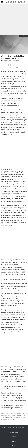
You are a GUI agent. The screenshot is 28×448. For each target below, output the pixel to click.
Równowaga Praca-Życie (8, 419)
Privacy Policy (14, 432)
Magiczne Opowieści (15, 2)
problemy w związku (19, 417)
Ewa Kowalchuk (15, 65)
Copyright (14, 441)
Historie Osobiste (23, 36)
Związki (16, 413)
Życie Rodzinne (22, 413)
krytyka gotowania (19, 415)
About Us (14, 445)
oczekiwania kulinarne (7, 417)
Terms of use (14, 436)
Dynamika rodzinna (8, 415)
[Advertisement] (14, 19)
